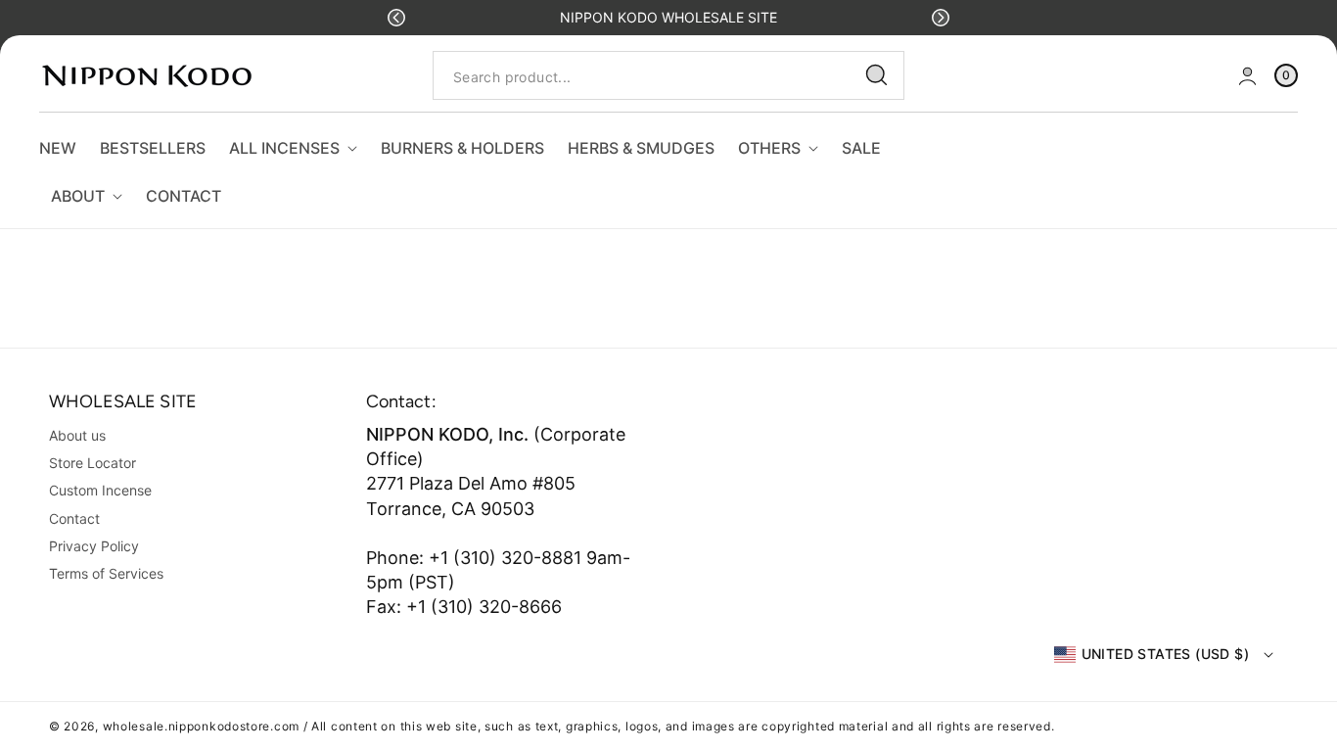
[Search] (877, 75)
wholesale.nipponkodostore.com (201, 726)
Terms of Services (106, 573)
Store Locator (92, 462)
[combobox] (668, 76)
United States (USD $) (1165, 653)
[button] (396, 17)
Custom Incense (100, 490)
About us (77, 435)
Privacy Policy (94, 546)
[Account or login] (1247, 76)
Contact (74, 518)
